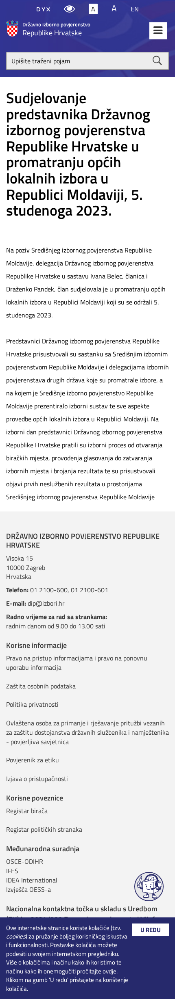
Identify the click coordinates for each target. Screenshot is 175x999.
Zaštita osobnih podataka (41, 686)
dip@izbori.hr (46, 603)
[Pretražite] (157, 60)
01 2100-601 (89, 590)
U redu (150, 929)
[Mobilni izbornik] (158, 30)
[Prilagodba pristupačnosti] (69, 9)
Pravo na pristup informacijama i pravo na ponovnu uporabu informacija (76, 662)
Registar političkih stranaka (44, 829)
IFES (12, 871)
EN (135, 9)
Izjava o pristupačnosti (37, 778)
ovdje (109, 971)
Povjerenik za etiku (32, 760)
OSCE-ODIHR (24, 861)
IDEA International (31, 880)
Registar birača (27, 811)
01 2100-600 (49, 590)
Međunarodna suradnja (42, 848)
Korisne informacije (36, 645)
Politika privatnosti (32, 704)
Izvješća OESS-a (28, 889)
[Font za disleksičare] (43, 9)
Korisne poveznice (34, 797)
